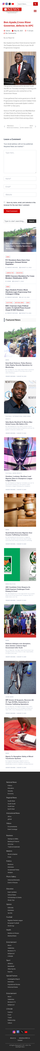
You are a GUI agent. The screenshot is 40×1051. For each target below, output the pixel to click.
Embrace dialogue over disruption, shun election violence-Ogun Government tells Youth (18, 646)
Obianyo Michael (11, 376)
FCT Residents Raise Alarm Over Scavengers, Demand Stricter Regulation (17, 262)
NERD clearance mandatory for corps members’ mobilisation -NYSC (19, 277)
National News (19, 302)
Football (9, 416)
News (7, 240)
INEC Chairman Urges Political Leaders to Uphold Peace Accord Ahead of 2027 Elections (17, 308)
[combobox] (24, 4)
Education (19, 272)
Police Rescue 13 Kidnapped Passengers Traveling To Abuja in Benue (18, 246)
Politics (12, 584)
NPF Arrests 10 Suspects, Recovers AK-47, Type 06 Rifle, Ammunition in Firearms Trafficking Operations (20, 702)
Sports (8, 418)
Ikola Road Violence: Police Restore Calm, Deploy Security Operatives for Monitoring (19, 365)
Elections (9, 302)
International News (20, 416)
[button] (35, 11)
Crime (8, 696)
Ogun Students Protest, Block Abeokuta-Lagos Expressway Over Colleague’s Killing (18, 292)
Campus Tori (10, 272)
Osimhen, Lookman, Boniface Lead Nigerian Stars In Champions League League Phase (19, 478)
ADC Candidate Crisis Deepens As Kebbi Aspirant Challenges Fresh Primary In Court (18, 589)
